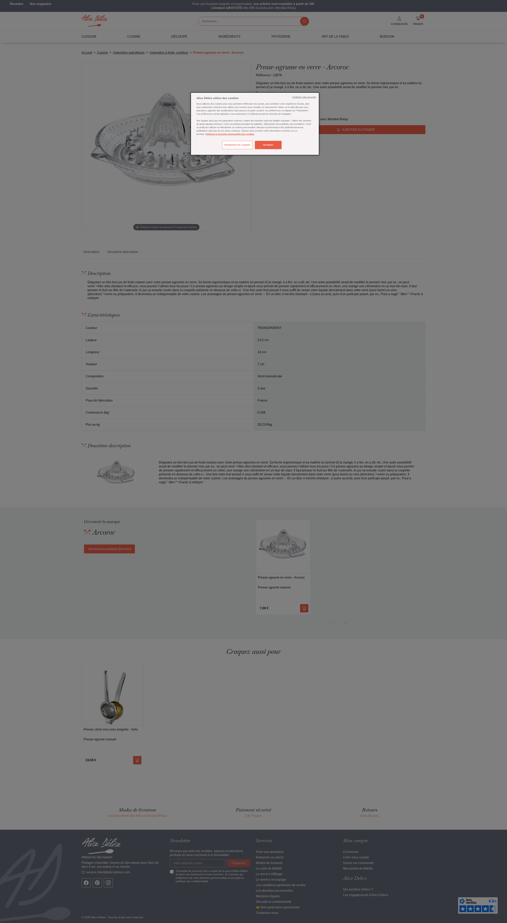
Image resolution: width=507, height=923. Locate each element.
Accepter (268, 145)
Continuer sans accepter (304, 97)
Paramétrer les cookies (237, 145)
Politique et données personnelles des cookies (230, 134)
